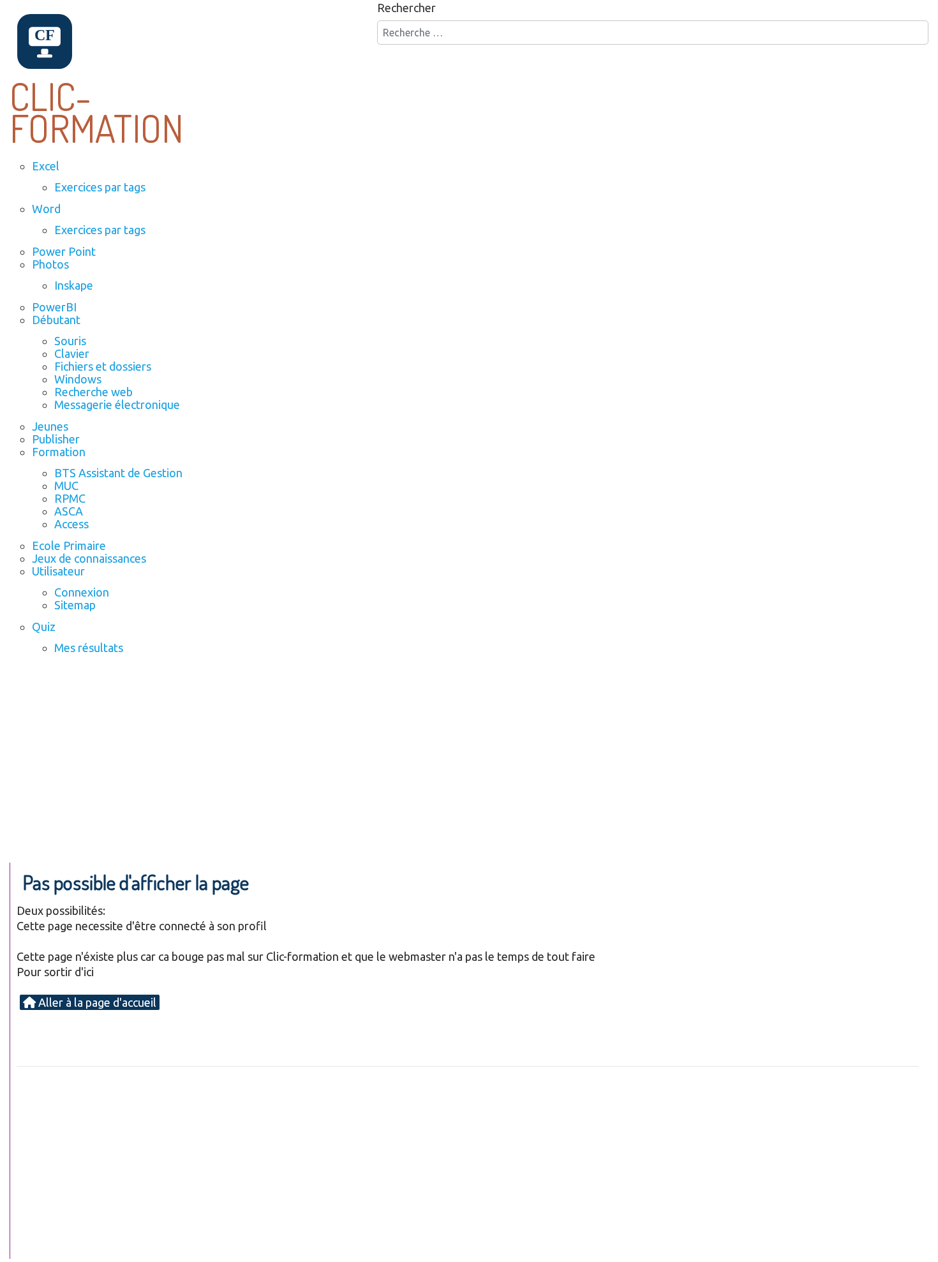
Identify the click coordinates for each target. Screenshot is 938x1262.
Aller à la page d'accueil (96, 1002)
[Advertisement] (469, 767)
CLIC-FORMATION (97, 111)
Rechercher (406, 7)
